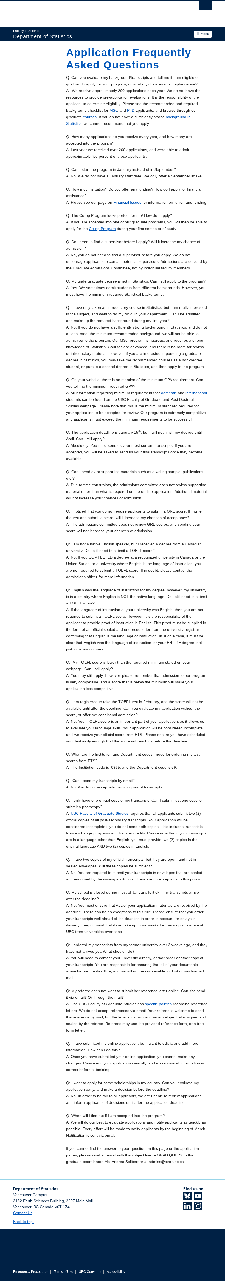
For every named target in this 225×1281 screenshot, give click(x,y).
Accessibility (116, 1272)
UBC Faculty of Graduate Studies (99, 813)
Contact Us (22, 1213)
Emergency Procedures (30, 1272)
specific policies (158, 1004)
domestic (169, 393)
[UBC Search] (205, 7)
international (196, 393)
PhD (130, 110)
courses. (90, 117)
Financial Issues (127, 202)
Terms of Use (63, 1272)
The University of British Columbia (97, 11)
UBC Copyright (90, 1272)
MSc (113, 110)
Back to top (23, 1221)
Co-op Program (102, 228)
